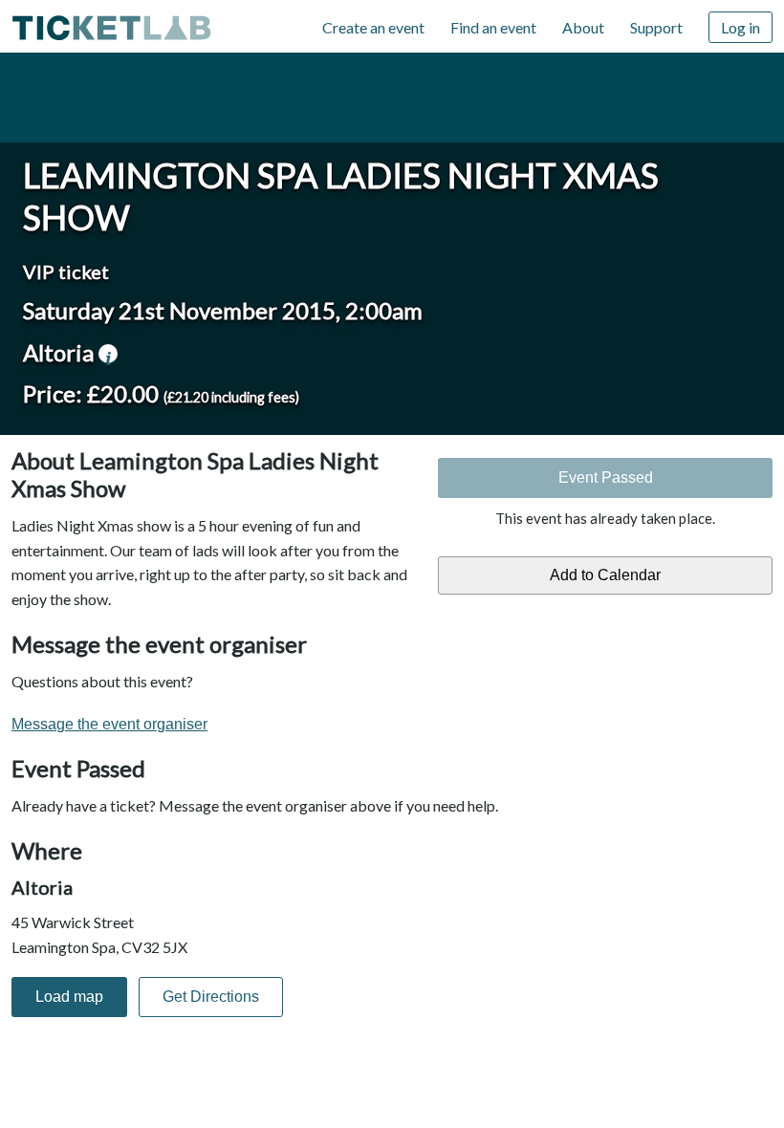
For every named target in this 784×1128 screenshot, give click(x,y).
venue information (108, 353)
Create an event (373, 27)
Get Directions (211, 996)
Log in (740, 27)
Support (656, 27)
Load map (69, 996)
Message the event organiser (109, 724)
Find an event (493, 27)
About (583, 27)
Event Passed (605, 477)
